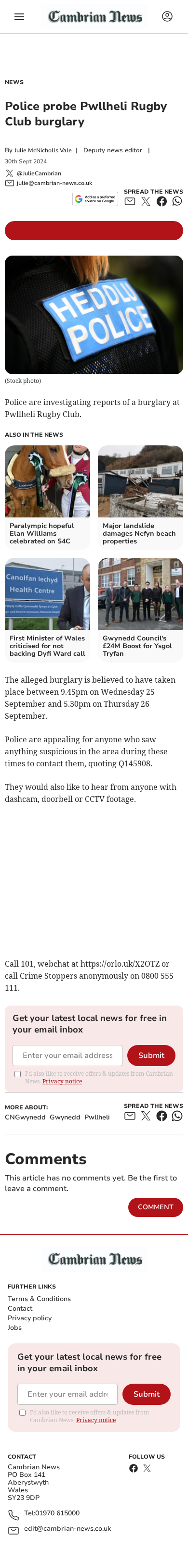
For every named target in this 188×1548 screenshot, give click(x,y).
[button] (19, 16)
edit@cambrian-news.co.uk (67, 1529)
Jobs (15, 1327)
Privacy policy (30, 1318)
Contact (20, 1308)
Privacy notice (62, 1081)
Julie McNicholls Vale (43, 150)
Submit (151, 1055)
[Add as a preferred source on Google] (95, 199)
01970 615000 (57, 1514)
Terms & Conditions (39, 1298)
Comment (156, 1207)
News (14, 82)
